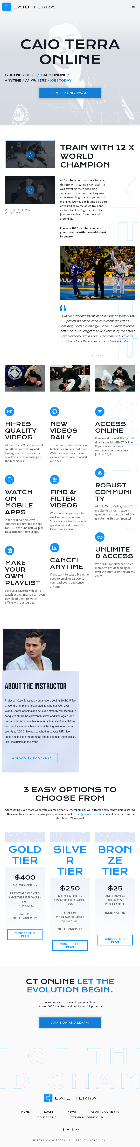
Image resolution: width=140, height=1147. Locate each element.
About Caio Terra (105, 1111)
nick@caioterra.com (88, 814)
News (71, 1111)
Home (25, 1111)
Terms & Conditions (87, 1117)
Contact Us (47, 1117)
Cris (100, 355)
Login (48, 1111)
